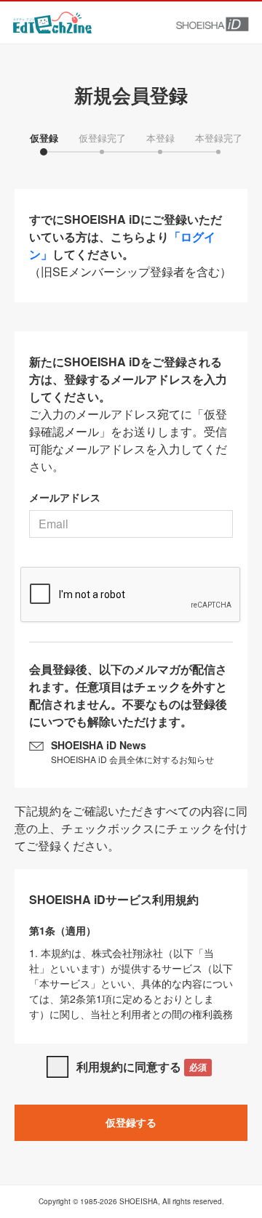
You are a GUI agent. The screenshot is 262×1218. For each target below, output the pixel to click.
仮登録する (131, 1122)
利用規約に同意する (141, 1066)
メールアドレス (64, 497)
